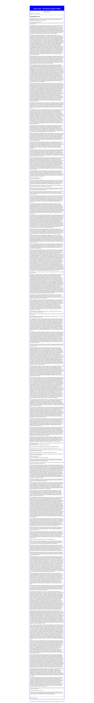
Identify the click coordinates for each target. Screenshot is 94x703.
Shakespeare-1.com (38, 701)
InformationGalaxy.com (45, 701)
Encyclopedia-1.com (51, 701)
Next (35, 13)
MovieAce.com (33, 701)
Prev (33, 13)
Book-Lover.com (62, 701)
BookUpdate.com (57, 701)
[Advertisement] (47, 2)
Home (31, 13)
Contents (38, 13)
